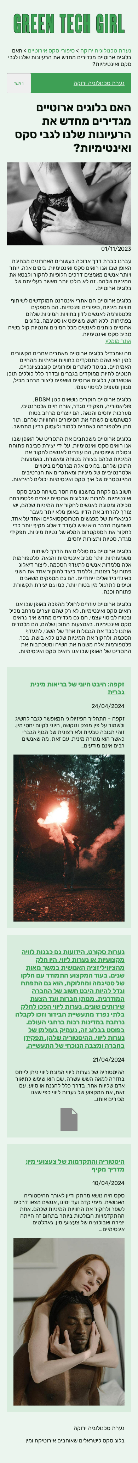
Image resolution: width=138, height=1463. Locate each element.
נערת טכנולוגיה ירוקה (99, 83)
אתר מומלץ (118, 341)
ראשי (19, 83)
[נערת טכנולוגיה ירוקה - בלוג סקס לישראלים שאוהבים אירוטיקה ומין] (69, 31)
